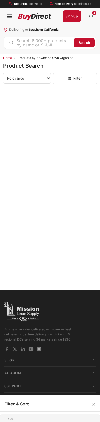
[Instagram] (39, 349)
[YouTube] (31, 349)
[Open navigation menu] (9, 16)
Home (7, 58)
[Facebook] (7, 349)
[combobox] (39, 43)
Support (13, 386)
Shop (9, 360)
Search (84, 43)
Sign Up (72, 16)
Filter (77, 78)
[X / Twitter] (15, 349)
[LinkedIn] (23, 349)
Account (13, 373)
